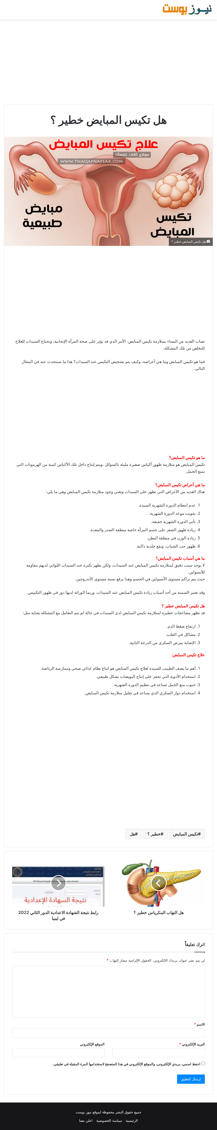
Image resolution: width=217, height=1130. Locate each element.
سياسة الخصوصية (109, 1120)
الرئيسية (132, 1120)
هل (132, 834)
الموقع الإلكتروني (92, 1044)
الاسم (199, 1024)
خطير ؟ (154, 834)
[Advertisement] (108, 62)
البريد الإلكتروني (192, 1044)
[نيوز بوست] (188, 10)
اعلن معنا (86, 1120)
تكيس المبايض (185, 834)
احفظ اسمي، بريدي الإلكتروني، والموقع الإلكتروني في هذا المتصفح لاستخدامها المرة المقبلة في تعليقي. (126, 1064)
